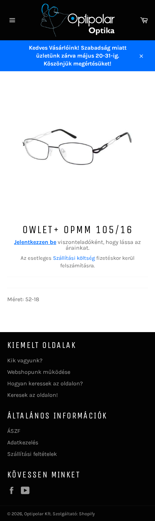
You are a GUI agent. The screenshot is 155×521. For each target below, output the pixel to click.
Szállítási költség (74, 258)
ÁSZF (13, 430)
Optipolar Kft (37, 513)
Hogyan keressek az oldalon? (45, 383)
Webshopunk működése (38, 371)
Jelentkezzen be (35, 242)
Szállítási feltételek (32, 453)
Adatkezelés (22, 442)
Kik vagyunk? (25, 360)
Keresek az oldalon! (32, 394)
